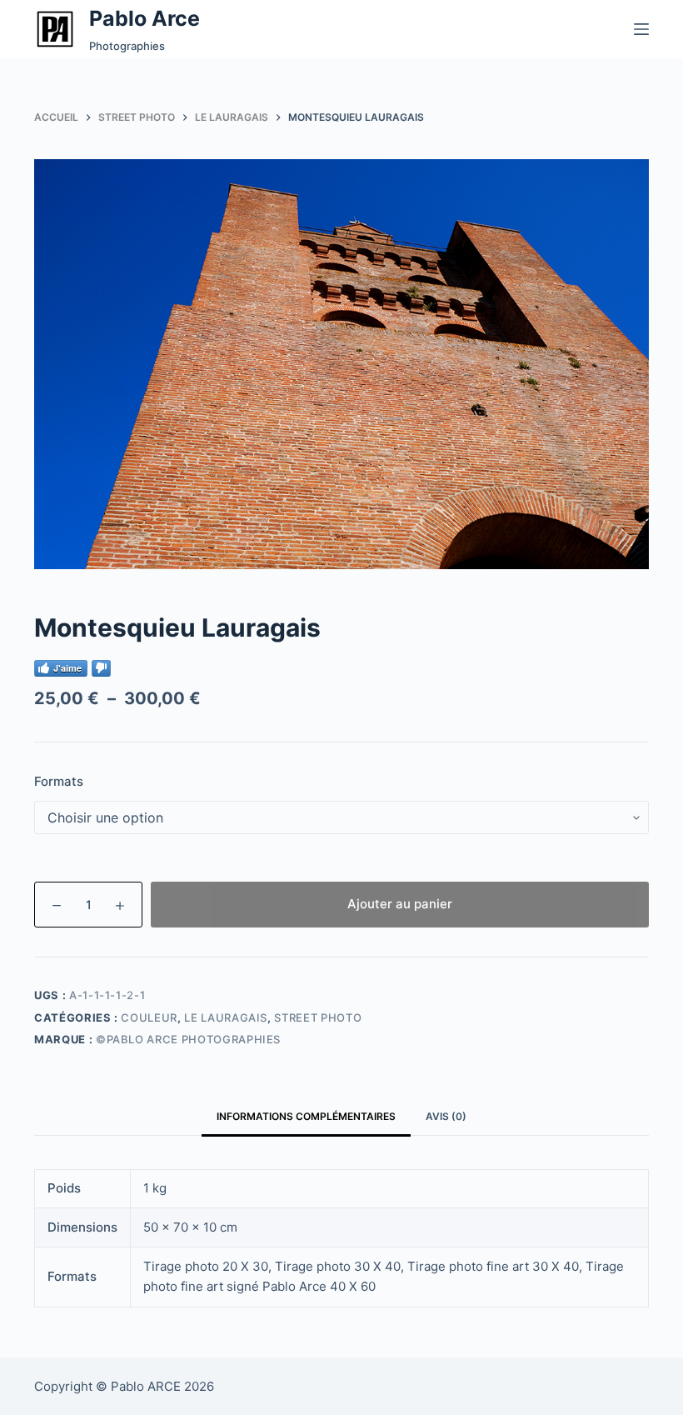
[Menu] (641, 29)
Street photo (317, 1017)
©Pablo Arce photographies (188, 1039)
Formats (58, 781)
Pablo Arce (144, 18)
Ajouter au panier (399, 904)
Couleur (149, 1017)
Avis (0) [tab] (446, 1116)
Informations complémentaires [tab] (306, 1116)
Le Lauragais (225, 1017)
